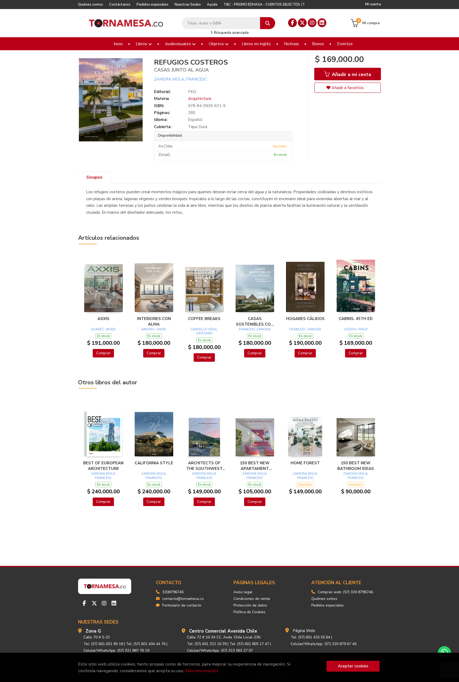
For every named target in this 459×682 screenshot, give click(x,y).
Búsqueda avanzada (231, 33)
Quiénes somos (90, 4)
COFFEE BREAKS (204, 318)
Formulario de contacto (181, 605)
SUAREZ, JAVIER (103, 329)
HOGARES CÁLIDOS (305, 318)
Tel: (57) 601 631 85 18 (103, 643)
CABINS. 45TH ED (356, 318)
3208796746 (173, 592)
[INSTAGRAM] (312, 22)
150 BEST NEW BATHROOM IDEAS (355, 465)
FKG (192, 91)
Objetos (217, 44)
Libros (142, 44)
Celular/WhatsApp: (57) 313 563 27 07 (220, 650)
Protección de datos (250, 605)
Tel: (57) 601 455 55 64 (310, 637)
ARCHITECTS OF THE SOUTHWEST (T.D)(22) (204, 465)
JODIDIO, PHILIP (356, 329)
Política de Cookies (249, 611)
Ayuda (212, 4)
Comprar (103, 353)
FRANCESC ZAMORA (255, 329)
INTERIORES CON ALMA (154, 321)
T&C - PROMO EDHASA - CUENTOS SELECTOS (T (264, 4)
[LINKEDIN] (322, 22)
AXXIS (103, 318)
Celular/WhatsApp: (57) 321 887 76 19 (116, 650)
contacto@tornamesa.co (183, 598)
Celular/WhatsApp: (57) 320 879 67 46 (323, 643)
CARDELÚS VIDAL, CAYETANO (204, 331)
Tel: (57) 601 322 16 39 (207, 643)
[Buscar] (267, 23)
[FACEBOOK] (292, 22)
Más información (201, 671)
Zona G (93, 631)
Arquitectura (199, 98)
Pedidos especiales (152, 4)
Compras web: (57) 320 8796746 (345, 592)
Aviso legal (242, 592)
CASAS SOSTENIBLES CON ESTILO (255, 321)
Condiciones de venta (251, 598)
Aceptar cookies (353, 666)
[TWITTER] (302, 22)
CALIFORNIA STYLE (154, 463)
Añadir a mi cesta (350, 74)
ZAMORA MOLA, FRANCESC (180, 79)
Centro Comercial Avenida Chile (223, 631)
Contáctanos (119, 4)
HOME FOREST (305, 463)
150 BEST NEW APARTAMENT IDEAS (255, 465)
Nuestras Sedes (188, 4)
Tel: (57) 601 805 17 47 (249, 643)
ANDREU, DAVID (153, 329)
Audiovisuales (178, 44)
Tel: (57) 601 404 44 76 (145, 643)
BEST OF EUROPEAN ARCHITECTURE (103, 465)
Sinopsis (94, 177)
